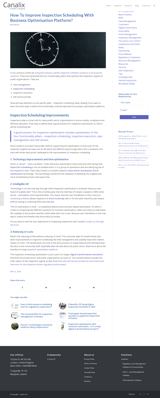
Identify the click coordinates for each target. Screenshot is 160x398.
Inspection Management (130, 37)
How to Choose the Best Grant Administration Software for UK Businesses (133, 144)
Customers (123, 24)
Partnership (124, 50)
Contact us (88, 377)
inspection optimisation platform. (42, 249)
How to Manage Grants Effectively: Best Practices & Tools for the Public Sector (132, 151)
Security (122, 67)
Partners (87, 381)
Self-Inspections (126, 70)
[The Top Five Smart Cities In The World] (158, 199)
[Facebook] (144, 394)
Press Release (125, 54)
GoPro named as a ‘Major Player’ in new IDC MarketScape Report (132, 137)
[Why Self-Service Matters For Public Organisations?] (2, 199)
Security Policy (89, 372)
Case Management (127, 21)
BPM (120, 17)
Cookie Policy (89, 368)
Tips (120, 73)
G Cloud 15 (51, 359)
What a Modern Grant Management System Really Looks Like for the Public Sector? (133, 158)
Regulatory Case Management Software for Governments (134, 365)
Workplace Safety (126, 83)
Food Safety (124, 31)
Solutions (124, 359)
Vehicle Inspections (127, 80)
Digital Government (127, 27)
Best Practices (125, 14)
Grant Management (127, 34)
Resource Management (129, 60)
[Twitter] (148, 394)
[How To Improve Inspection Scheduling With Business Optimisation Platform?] (58, 50)
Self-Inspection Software (132, 380)
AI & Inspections (126, 11)
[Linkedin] (140, 394)
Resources (14, 25)
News (121, 47)
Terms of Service (90, 363)
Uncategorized (125, 77)
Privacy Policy (89, 359)
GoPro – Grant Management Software (133, 373)
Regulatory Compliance (129, 57)
